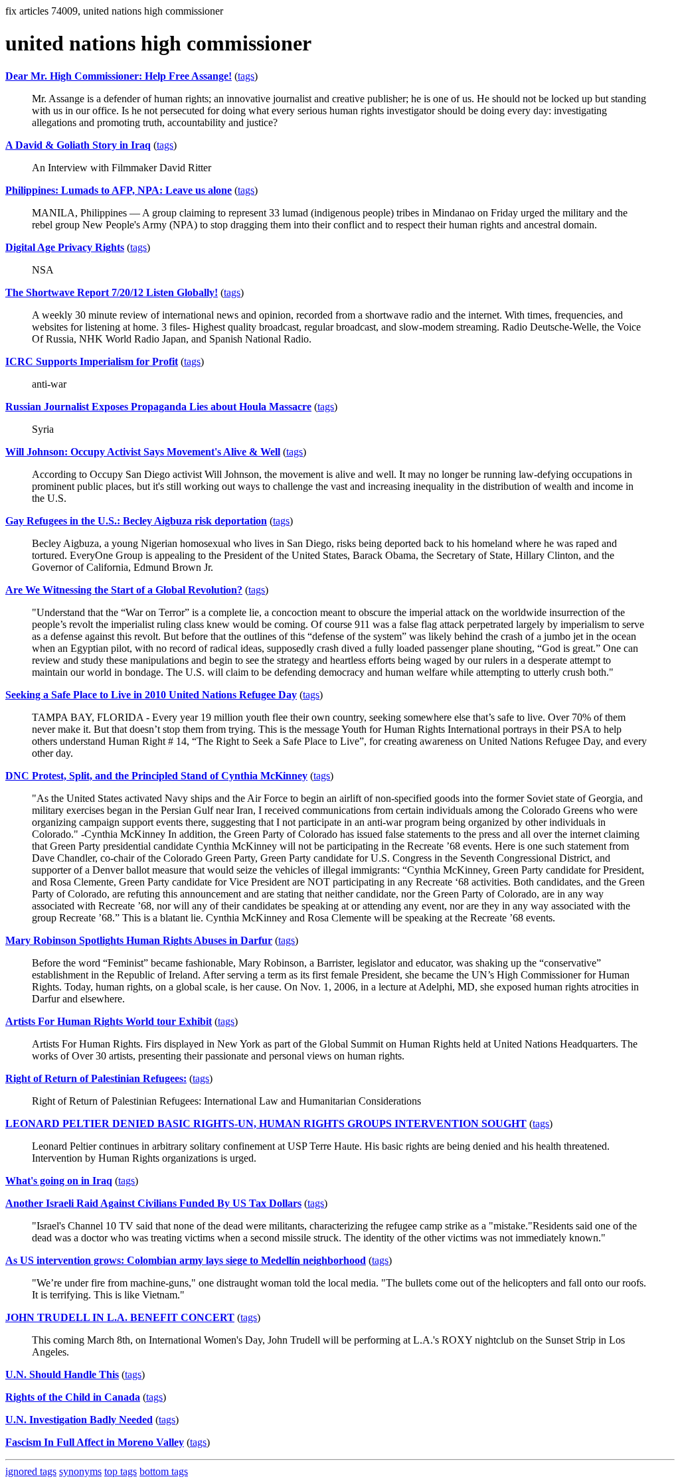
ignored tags (30, 1471)
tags (246, 76)
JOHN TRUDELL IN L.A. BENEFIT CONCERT (119, 1317)
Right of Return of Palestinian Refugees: (96, 1078)
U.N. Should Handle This (62, 1374)
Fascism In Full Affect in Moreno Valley (94, 1442)
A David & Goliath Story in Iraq (78, 145)
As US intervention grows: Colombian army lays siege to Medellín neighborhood (185, 1260)
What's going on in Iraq (58, 1180)
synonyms (80, 1471)
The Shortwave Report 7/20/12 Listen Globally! (111, 292)
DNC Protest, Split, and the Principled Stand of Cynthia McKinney (156, 775)
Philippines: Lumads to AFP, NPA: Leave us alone (118, 190)
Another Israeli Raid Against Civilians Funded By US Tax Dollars (153, 1203)
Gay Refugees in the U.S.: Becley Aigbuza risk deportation (136, 520)
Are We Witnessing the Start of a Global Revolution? (123, 589)
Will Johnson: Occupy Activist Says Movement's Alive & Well (142, 451)
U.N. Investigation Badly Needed (79, 1419)
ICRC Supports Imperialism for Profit (91, 361)
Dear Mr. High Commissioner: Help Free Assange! (118, 76)
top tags (120, 1471)
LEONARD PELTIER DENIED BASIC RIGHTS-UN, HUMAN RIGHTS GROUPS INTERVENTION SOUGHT (266, 1123)
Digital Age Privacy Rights (64, 247)
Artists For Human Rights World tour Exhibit (108, 1021)
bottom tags (163, 1471)
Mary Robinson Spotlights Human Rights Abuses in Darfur (138, 940)
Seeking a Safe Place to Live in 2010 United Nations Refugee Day (151, 694)
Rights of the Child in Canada (72, 1397)
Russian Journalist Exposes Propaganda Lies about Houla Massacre (158, 406)
